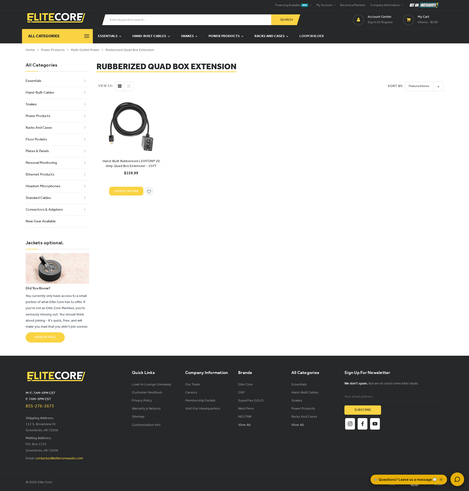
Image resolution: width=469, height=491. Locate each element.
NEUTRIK (245, 417)
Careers (191, 393)
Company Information (385, 5)
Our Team (192, 385)
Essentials (108, 36)
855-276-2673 (40, 406)
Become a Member (352, 5)
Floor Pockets (36, 139)
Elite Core (245, 385)
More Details (45, 337)
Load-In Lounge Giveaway (151, 385)
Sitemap (138, 417)
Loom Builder (311, 36)
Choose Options (126, 191)
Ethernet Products (40, 174)
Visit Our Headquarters (202, 409)
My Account (324, 5)
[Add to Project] (149, 191)
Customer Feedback (147, 393)
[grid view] (119, 86)
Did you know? (38, 288)
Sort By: (395, 86)
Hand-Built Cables (149, 36)
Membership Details (200, 401)
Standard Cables (38, 198)
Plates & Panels (37, 151)
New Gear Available (41, 221)
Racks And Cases (270, 36)
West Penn (246, 409)
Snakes (187, 36)
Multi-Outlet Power (85, 50)
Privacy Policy (142, 401)
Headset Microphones (43, 186)
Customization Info (146, 425)
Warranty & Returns (146, 409)
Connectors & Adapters (44, 209)
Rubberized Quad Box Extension (130, 50)
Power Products (224, 36)
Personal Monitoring (41, 162)
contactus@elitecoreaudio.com (59, 458)
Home (30, 50)
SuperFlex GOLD (251, 401)
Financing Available (291, 5)
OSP (241, 393)
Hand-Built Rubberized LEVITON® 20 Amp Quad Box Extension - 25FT (131, 164)
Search (286, 20)
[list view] (128, 86)
